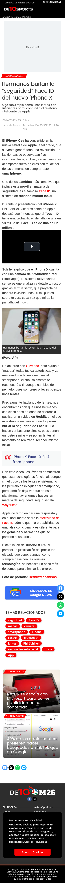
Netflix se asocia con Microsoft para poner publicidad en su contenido (28, 700)
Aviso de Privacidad (35, 841)
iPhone (37, 632)
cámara (29, 626)
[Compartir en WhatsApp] (60, 605)
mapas (12, 626)
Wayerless (9, 505)
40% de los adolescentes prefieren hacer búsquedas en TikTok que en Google (32, 745)
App (11, 655)
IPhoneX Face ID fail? (31, 456)
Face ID (34, 620)
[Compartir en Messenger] (60, 613)
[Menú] (60, 9)
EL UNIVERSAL (10, 807)
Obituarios (40, 811)
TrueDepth (31, 638)
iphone (28, 462)
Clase (6, 811)
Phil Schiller (31, 643)
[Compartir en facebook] (60, 588)
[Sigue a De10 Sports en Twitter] (34, 799)
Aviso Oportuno (43, 807)
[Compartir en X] (60, 596)
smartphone (16, 632)
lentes (12, 643)
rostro (12, 638)
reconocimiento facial (23, 649)
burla (48, 649)
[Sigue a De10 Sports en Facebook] (29, 799)
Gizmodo (32, 366)
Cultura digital (15, 671)
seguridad (15, 620)
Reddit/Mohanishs (43, 577)
